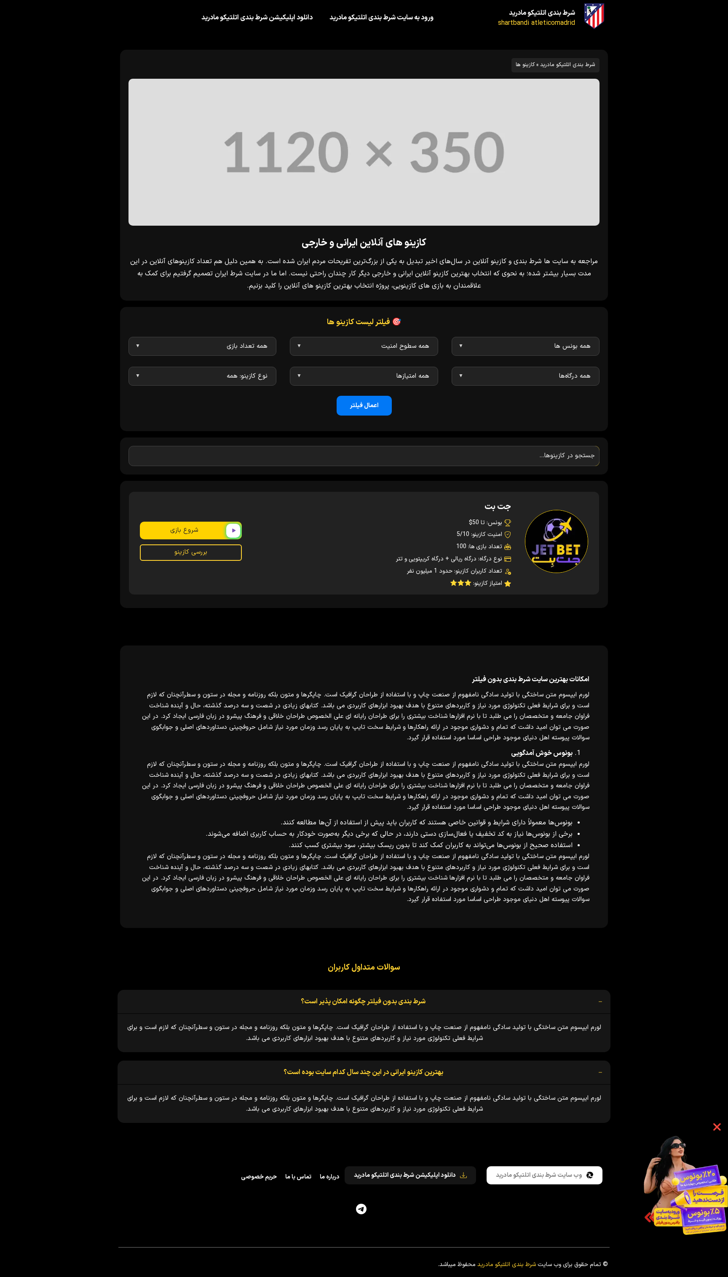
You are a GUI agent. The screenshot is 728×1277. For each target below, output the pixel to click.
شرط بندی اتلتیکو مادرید (542, 13)
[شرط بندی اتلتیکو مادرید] (594, 16)
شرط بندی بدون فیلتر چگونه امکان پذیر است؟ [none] (363, 1002)
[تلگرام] (361, 1209)
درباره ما (329, 1177)
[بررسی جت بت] (556, 541)
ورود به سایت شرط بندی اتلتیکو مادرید (381, 18)
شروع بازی (184, 530)
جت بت (497, 507)
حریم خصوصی (259, 1177)
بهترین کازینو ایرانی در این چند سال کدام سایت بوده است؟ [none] (363, 1072)
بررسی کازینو (190, 552)
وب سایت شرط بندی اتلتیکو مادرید (539, 1175)
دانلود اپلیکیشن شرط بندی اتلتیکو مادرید (257, 18)
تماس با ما (298, 1177)
